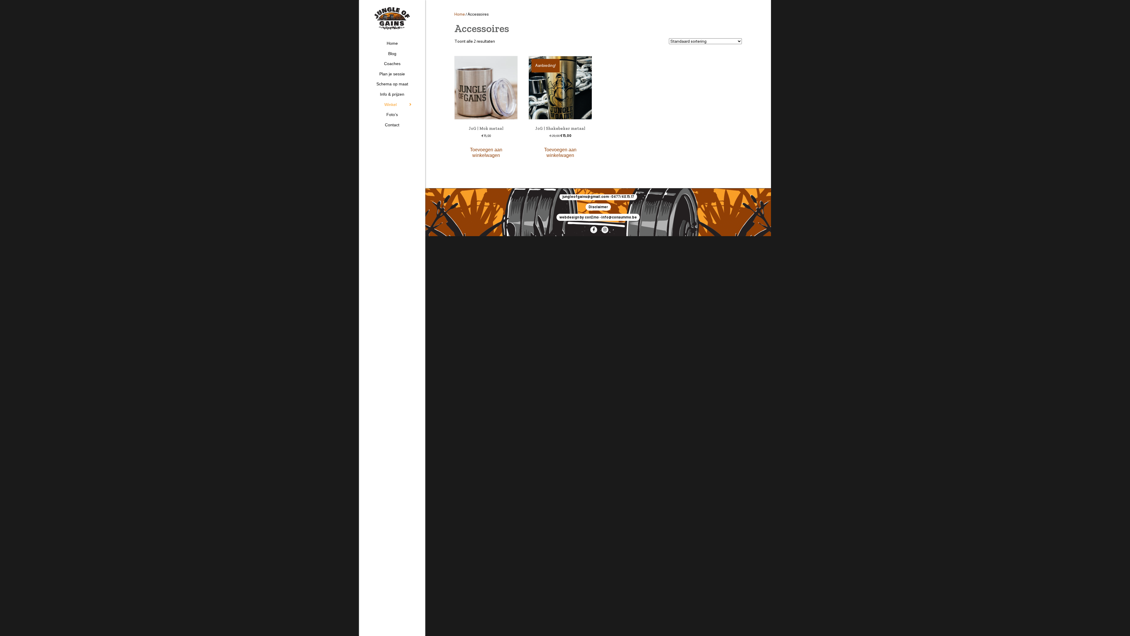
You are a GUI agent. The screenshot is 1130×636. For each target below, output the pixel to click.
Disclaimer (598, 207)
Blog (392, 53)
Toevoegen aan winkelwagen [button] (486, 152)
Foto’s (392, 114)
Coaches (392, 63)
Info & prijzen (392, 94)
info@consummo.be (619, 217)
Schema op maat (392, 84)
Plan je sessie (392, 74)
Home (392, 43)
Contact (392, 124)
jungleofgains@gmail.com (585, 197)
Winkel (390, 104)
